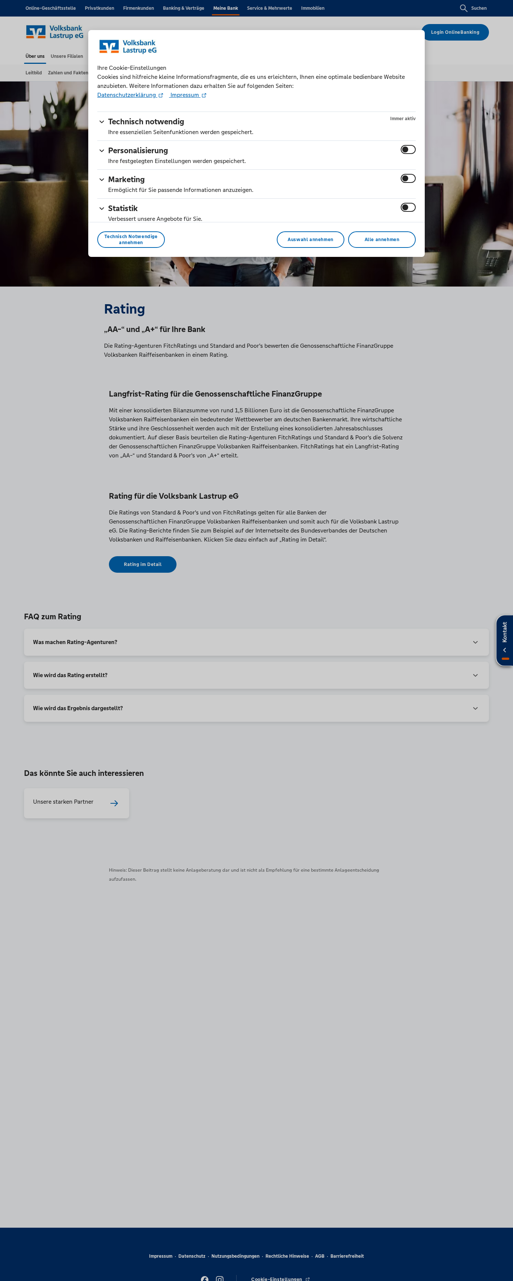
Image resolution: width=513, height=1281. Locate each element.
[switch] (408, 149)
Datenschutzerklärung (127, 94)
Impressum (185, 94)
